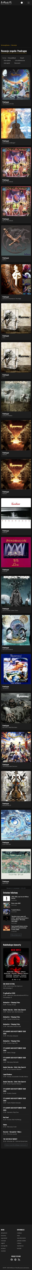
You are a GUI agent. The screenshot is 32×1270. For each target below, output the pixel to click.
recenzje (3, 1240)
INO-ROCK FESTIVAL (9, 984)
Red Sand (6, 1117)
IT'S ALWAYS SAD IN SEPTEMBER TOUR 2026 (14, 1032)
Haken (5, 1124)
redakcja (19, 1233)
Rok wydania (7, 60)
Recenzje (14, 45)
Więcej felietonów (16, 935)
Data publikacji (12, 58)
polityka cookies (21, 1240)
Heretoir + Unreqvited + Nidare (12, 1132)
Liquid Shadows (7, 1074)
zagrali (3, 1243)
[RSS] (19, 1260)
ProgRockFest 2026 (9, 993)
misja (18, 1235)
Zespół (22, 58)
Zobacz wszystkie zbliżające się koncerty (16, 1145)
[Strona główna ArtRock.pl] (6, 3)
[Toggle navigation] (28, 2)
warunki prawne (21, 1238)
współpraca (20, 1246)
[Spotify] (15, 1260)
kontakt (19, 1248)
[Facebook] (12, 1260)
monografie (4, 1246)
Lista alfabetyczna (20, 60)
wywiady (3, 1251)
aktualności (4, 1233)
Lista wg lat (7, 63)
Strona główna (5, 45)
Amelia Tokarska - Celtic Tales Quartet (14, 1010)
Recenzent (17, 63)
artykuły (3, 1248)
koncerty (3, 1235)
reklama (19, 1243)
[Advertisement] (16, 23)
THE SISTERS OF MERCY (10, 1139)
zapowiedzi (4, 1238)
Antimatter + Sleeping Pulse (11, 1002)
